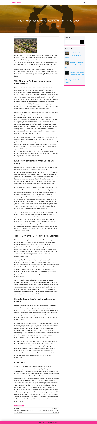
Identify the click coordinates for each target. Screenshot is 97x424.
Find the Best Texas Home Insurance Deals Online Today (74, 65)
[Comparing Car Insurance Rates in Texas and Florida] (67, 73)
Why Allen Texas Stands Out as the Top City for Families (74, 55)
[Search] (82, 42)
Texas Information (19, 405)
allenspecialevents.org (53, 422)
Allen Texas (16, 2)
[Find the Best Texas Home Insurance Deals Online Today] (67, 63)
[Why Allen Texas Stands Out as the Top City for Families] (67, 53)
